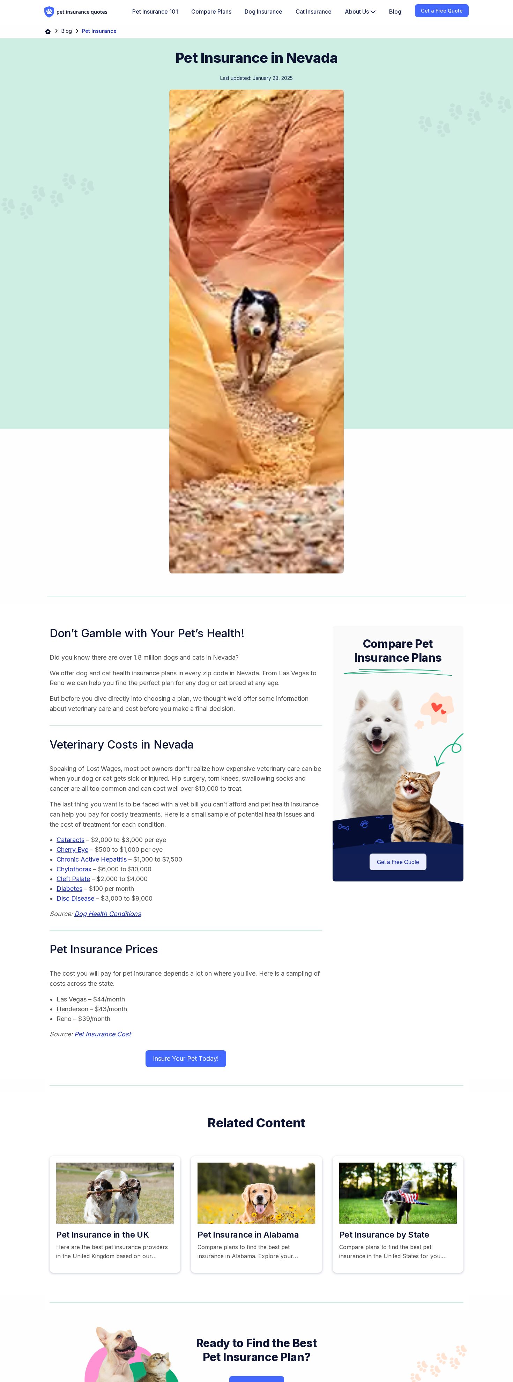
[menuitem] (360, 11)
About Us (357, 11)
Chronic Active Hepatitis (92, 859)
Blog (66, 31)
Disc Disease (75, 898)
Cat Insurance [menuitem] (314, 11)
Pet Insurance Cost (102, 1034)
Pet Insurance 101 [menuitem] (155, 11)
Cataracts (70, 839)
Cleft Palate (73, 878)
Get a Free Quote (398, 862)
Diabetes (69, 888)
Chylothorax (74, 869)
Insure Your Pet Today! (186, 1058)
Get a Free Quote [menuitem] (442, 11)
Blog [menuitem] (395, 11)
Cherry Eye (72, 849)
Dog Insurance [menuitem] (263, 11)
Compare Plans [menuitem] (211, 11)
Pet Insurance (99, 31)
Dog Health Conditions (107, 913)
